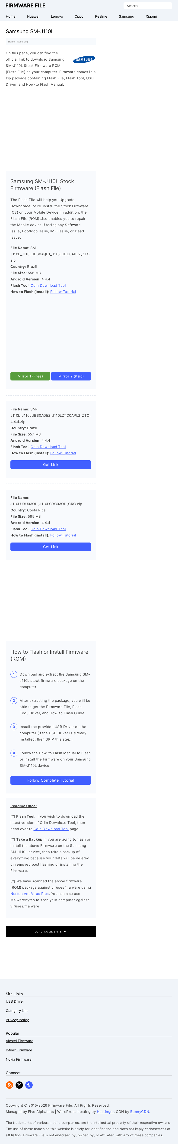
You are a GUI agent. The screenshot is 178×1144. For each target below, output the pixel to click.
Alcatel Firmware (19, 1041)
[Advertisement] (51, 127)
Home (11, 41)
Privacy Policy (17, 1020)
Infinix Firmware (19, 1050)
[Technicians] (29, 1087)
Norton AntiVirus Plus (29, 893)
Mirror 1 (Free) (30, 376)
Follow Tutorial (63, 291)
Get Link (51, 464)
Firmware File (26, 5)
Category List (17, 1010)
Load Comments (49, 931)
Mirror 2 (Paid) (71, 376)
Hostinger (105, 1111)
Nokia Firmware (19, 1059)
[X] (19, 1087)
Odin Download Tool (48, 285)
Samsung (22, 41)
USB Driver (15, 1001)
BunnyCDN (139, 1111)
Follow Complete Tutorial (50, 780)
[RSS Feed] (9, 1087)
